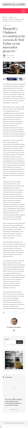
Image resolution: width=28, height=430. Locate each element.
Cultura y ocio (6, 25)
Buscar (7, 339)
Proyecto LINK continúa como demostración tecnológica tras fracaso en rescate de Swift (13, 402)
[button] (12, 409)
